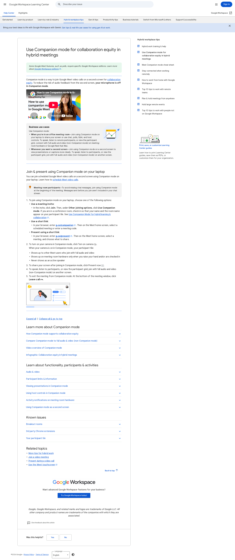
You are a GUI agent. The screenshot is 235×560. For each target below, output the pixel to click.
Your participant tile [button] (36, 438)
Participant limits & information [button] (41, 379)
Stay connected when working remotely (155, 72)
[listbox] (61, 554)
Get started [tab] (7, 20)
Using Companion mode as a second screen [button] (47, 407)
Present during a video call (41, 461)
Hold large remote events (153, 104)
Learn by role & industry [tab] (48, 20)
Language (58, 551)
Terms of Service (42, 554)
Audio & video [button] (33, 372)
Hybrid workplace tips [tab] (74, 20)
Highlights (22, 13)
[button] (5, 4)
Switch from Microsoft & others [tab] (157, 20)
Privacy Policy (29, 554)
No (65, 537)
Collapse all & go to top (50, 319)
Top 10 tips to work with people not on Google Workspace (158, 112)
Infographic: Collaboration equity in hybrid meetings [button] (51, 355)
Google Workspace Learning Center (29, 4)
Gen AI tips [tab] (93, 20)
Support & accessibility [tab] (186, 20)
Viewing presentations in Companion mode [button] (47, 386)
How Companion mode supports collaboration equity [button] (52, 333)
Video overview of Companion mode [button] (44, 348)
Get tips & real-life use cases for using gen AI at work (86, 27)
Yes (52, 537)
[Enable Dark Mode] (73, 554)
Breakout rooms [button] (34, 424)
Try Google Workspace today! (74, 495)
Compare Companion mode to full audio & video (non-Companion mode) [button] (61, 341)
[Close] (229, 26)
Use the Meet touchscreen (41, 464)
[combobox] (108, 4)
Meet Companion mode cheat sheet (158, 65)
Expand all (31, 319)
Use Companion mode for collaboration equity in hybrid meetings (156, 55)
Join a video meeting (38, 457)
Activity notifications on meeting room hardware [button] (50, 400)
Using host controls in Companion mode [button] (45, 393)
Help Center (9, 13)
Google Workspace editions (46, 69)
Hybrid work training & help (154, 46)
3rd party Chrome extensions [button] (40, 431)
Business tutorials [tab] (130, 20)
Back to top (110, 470)
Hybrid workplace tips (148, 39)
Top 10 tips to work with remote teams (156, 91)
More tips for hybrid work (41, 453)
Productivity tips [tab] (110, 20)
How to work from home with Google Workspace (158, 82)
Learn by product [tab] (25, 20)
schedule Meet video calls (65, 179)
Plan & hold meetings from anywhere (158, 98)
